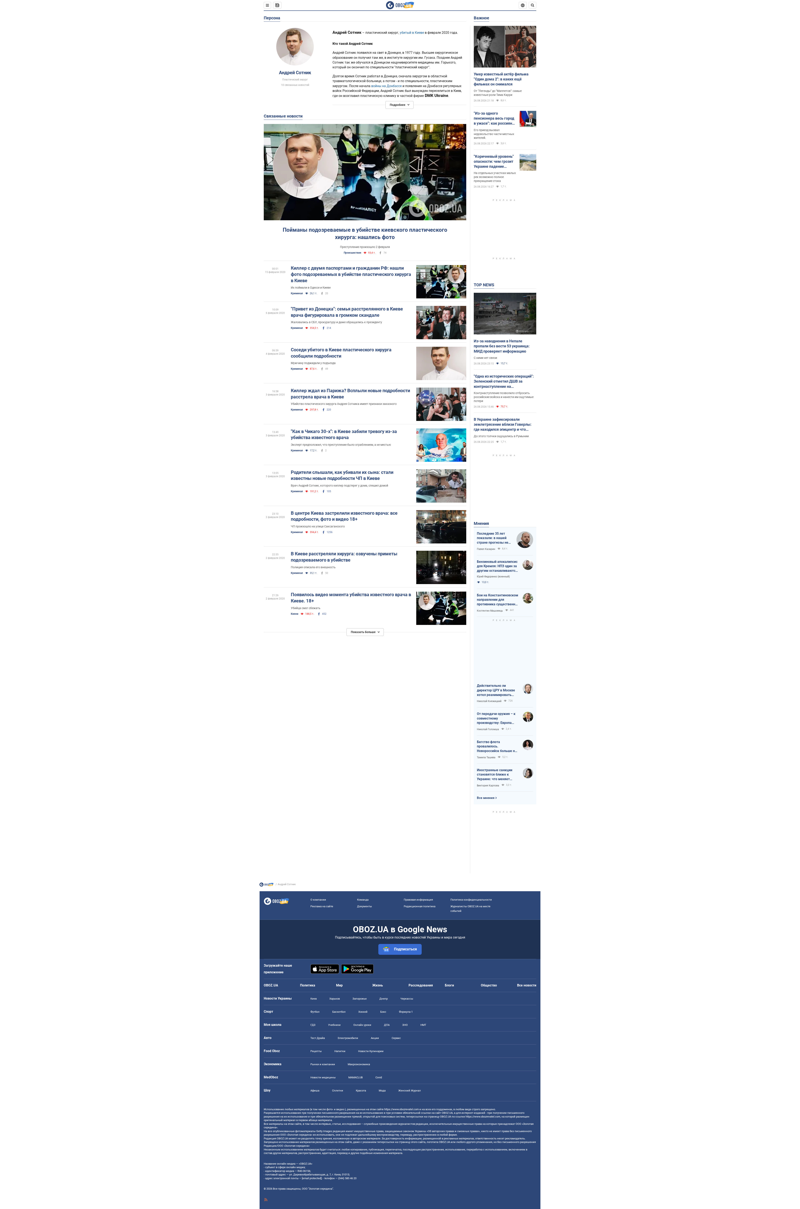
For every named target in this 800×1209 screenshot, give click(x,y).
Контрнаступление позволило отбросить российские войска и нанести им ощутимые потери (504, 397)
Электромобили (348, 1038)
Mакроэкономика (359, 1064)
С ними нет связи (485, 357)
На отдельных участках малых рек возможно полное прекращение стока (495, 177)
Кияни (294, 613)
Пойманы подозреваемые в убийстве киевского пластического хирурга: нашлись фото (365, 233)
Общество (489, 985)
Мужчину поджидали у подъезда (313, 363)
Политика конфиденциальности (471, 899)
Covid (378, 1077)
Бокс (383, 1011)
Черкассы (406, 998)
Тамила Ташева (486, 757)
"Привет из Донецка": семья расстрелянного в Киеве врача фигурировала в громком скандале (347, 312)
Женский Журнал (409, 1090)
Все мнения (485, 798)
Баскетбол (339, 1011)
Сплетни (337, 1090)
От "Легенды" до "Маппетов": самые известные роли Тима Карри (498, 92)
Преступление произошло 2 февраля (365, 247)
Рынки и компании (322, 1064)
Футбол (315, 1011)
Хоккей (363, 1011)
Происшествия (352, 252)
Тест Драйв (317, 1038)
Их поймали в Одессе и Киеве (311, 287)
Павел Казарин (486, 549)
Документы (364, 906)
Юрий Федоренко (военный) (493, 576)
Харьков (334, 998)
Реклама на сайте (321, 906)
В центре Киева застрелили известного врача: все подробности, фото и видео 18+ (344, 516)
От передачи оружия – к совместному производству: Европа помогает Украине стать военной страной (496, 718)
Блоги (449, 985)
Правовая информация (418, 899)
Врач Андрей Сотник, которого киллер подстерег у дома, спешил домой (339, 485)
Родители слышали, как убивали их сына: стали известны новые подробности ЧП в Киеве (342, 475)
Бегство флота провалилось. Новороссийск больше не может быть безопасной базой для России (497, 746)
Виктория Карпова (488, 785)
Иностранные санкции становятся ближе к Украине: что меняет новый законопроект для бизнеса (497, 774)
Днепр (383, 998)
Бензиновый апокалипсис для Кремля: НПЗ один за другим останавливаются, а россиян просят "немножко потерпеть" (497, 566)
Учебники (334, 1024)
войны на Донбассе (386, 86)
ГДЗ (312, 1024)
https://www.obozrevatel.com (401, 1109)
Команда (363, 899)
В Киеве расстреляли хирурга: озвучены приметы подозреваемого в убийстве (344, 557)
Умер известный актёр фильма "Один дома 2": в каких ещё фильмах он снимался (501, 79)
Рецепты (316, 1051)
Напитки (339, 1051)
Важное (481, 17)
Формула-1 (406, 1011)
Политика (307, 985)
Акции (375, 1038)
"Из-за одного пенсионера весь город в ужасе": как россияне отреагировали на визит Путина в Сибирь (495, 118)
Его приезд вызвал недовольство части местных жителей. (494, 134)
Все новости (526, 985)
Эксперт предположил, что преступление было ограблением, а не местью (341, 444)
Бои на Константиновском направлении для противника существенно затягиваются (497, 600)
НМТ (423, 1024)
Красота (361, 1090)
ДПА (387, 1024)
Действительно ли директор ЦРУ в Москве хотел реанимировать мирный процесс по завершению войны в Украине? (496, 690)
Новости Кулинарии (371, 1051)
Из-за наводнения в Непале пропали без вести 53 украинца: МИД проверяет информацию (502, 346)
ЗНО (405, 1024)
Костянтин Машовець (490, 610)
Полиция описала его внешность (313, 567)
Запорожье (359, 998)
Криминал (297, 293)
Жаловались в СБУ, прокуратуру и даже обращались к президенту (336, 322)
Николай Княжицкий (489, 701)
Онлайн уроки (362, 1024)
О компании (318, 899)
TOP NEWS (484, 284)
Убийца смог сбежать (305, 608)
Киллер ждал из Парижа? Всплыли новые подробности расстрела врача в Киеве (350, 393)
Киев (313, 998)
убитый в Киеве (412, 33)
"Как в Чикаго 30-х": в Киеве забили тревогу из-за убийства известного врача (344, 434)
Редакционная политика (419, 906)
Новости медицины (323, 1077)
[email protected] (311, 1178)
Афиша (314, 1090)
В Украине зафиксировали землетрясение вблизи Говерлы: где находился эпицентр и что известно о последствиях (502, 424)
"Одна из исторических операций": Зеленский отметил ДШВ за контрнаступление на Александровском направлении (504, 381)
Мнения (481, 523)
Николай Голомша (488, 729)
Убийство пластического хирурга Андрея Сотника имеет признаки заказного (344, 404)
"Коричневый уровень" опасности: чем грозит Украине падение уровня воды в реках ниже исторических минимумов (494, 161)
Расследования (421, 985)
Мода (382, 1090)
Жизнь (377, 985)
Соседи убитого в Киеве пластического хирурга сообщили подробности (341, 353)
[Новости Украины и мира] (266, 885)
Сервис (396, 1038)
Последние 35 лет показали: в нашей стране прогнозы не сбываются (492, 538)
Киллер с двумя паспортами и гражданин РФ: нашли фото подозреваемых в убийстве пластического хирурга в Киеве (351, 274)
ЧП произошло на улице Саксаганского (318, 526)
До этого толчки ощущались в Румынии (501, 436)
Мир (339, 985)
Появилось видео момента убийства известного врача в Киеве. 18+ (351, 597)
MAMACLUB (355, 1077)
